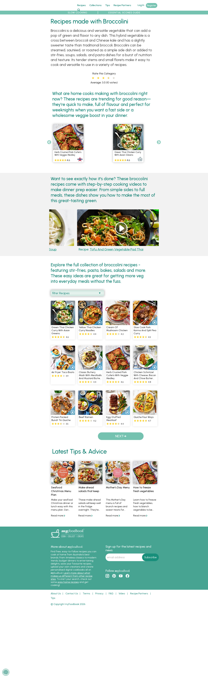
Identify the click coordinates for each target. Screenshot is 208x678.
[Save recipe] (80, 127)
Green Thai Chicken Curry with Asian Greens (128, 153)
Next (159, 142)
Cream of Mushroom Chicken (117, 329)
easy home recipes (68, 582)
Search (79, 9)
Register (151, 5)
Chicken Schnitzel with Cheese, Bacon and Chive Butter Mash (145, 377)
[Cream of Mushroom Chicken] (118, 323)
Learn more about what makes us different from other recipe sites (71, 575)
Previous (49, 142)
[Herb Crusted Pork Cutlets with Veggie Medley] (118, 368)
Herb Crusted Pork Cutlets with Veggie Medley (68, 153)
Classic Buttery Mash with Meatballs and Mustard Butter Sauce (90, 377)
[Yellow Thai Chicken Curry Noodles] (90, 323)
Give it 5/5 (114, 78)
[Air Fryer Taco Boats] (63, 368)
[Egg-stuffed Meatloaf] (118, 413)
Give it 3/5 (103, 78)
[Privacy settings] (5, 672)
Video (122, 593)
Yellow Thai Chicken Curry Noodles (90, 329)
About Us (56, 593)
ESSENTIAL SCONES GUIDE (124, 12)
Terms (86, 593)
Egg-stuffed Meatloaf (113, 419)
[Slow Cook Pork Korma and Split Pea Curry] (145, 323)
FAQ (111, 593)
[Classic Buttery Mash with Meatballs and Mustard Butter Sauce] (90, 368)
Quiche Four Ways (143, 417)
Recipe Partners (122, 5)
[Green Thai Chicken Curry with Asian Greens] (63, 323)
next (119, 436)
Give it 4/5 (108, 78)
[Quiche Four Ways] (145, 413)
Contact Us (71, 593)
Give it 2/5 (98, 78)
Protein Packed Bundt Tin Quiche (61, 419)
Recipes (81, 5)
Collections (95, 5)
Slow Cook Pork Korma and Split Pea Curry (145, 330)
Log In (141, 5)
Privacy (99, 593)
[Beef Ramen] (90, 413)
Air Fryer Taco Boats (62, 372)
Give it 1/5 (93, 78)
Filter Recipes (61, 293)
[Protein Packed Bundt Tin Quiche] (63, 413)
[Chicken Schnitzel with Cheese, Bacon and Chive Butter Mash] (145, 368)
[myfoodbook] (67, 538)
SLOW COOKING (77, 12)
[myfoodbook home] (62, 8)
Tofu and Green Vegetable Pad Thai (92, 249)
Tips (107, 5)
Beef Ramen (86, 417)
